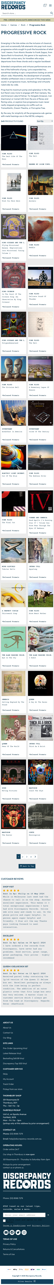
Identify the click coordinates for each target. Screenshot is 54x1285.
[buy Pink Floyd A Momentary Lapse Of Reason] (40, 368)
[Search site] (51, 13)
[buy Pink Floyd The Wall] (40, 324)
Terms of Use (9, 1254)
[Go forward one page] (35, 856)
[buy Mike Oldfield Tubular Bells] (13, 550)
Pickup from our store (12, 1089)
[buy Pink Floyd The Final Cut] (13, 504)
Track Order (8, 1084)
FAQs (5, 1073)
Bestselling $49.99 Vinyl (13, 1058)
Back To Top (28, 866)
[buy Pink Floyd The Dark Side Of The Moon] (13, 137)
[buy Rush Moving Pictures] (13, 772)
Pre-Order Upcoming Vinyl (15, 1048)
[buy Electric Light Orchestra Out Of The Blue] (13, 457)
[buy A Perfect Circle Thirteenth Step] (13, 594)
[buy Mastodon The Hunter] (13, 816)
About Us (7, 1027)
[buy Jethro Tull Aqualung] (40, 550)
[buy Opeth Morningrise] (40, 816)
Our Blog (7, 1037)
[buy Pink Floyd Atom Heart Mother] (40, 594)
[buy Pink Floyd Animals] (40, 182)
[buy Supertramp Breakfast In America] (13, 413)
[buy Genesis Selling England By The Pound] (13, 683)
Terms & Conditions (14, 1225)
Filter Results (25, 1281)
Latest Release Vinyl (12, 1053)
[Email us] (6, 1232)
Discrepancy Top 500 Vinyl (15, 1063)
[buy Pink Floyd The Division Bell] (13, 368)
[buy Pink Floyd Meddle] (40, 229)
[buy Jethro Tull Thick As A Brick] (40, 727)
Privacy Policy (40, 1225)
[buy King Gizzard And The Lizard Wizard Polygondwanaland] (13, 324)
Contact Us (8, 1032)
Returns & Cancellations (13, 1249)
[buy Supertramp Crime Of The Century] (40, 413)
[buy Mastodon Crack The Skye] (40, 772)
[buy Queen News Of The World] (13, 727)
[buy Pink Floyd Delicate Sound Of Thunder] (40, 277)
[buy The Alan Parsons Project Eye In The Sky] (13, 639)
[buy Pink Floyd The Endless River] (40, 457)
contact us (7, 1167)
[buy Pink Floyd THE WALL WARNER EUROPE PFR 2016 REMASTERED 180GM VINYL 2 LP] (40, 137)
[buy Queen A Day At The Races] (40, 683)
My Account (8, 1078)
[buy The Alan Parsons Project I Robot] (40, 639)
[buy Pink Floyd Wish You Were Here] (13, 182)
